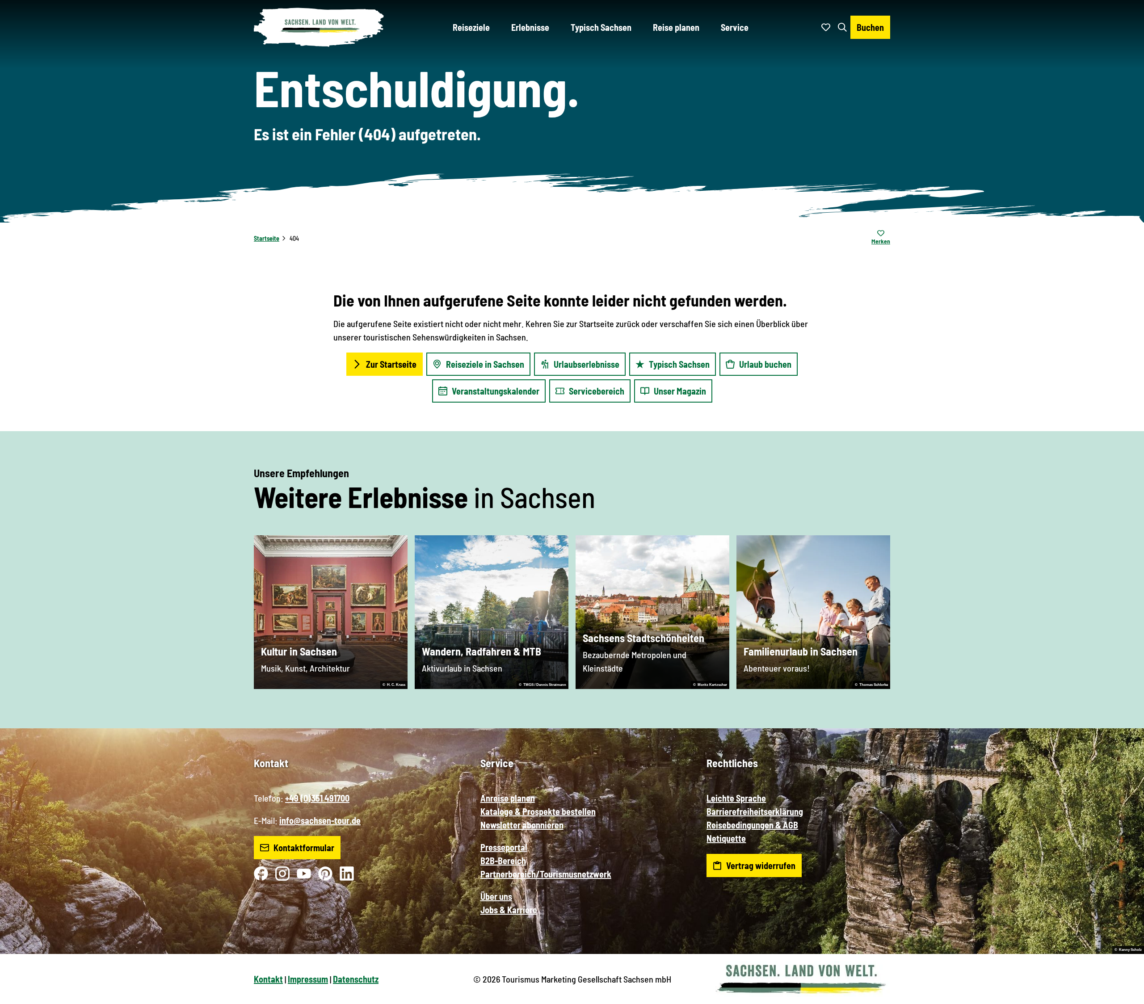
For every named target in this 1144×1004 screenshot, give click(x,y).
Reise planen (676, 27)
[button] (1122, 993)
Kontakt (268, 979)
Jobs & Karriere (508, 909)
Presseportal (503, 847)
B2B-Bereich (503, 860)
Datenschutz (356, 979)
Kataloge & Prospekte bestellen (538, 811)
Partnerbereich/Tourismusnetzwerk (545, 874)
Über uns (496, 896)
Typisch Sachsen (601, 27)
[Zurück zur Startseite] (319, 27)
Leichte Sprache (736, 798)
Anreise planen (507, 798)
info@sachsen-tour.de (320, 820)
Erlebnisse (530, 27)
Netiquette (726, 838)
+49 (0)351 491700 (317, 798)
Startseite (266, 238)
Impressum (308, 979)
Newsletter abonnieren (522, 824)
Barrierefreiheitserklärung (755, 811)
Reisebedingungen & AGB (752, 824)
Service (735, 27)
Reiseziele (471, 27)
